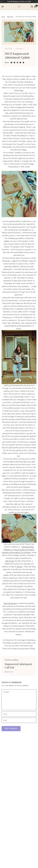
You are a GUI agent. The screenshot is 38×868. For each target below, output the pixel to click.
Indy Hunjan (9, 561)
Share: (7, 62)
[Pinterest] (17, 62)
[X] (14, 62)
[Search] (32, 6)
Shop (9, 12)
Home (3, 12)
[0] (35, 6)
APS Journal (10, 17)
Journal (28, 12)
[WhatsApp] (20, 62)
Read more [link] (8, 672)
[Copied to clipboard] (23, 62)
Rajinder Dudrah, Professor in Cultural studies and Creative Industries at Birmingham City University (18, 550)
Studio (16, 12)
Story (22, 12)
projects (19, 566)
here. (22, 90)
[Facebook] (11, 62)
